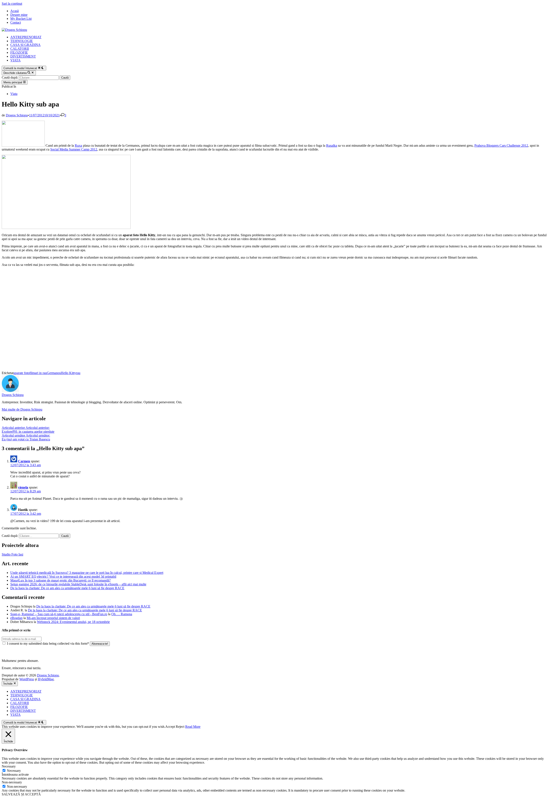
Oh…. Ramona (121, 614)
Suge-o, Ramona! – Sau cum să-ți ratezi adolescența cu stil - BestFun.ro (58, 614)
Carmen (24, 461)
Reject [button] (180, 726)
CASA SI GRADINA (25, 45)
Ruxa (78, 145)
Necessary (14, 770)
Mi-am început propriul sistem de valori (53, 618)
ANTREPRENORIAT (25, 37)
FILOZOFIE (19, 52)
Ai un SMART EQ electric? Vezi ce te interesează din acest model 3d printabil (63, 576)
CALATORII (19, 48)
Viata (13, 94)
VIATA (15, 60)
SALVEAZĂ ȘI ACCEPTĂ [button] (21, 794)
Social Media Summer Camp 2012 (73, 149)
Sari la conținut (12, 3)
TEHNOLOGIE (21, 41)
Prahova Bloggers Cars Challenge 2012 (501, 145)
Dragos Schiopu (17, 115)
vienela (23, 487)
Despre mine (19, 15)
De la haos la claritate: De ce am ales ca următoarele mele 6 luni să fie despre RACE (67, 588)
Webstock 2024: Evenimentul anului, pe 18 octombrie (73, 622)
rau (78, 373)
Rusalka (331, 145)
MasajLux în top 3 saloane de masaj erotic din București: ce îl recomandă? (60, 580)
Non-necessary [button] (12, 782)
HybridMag (46, 679)
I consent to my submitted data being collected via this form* (48, 643)
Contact (15, 22)
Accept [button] (170, 726)
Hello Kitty (68, 373)
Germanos (54, 373)
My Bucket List (21, 18)
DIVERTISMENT (23, 56)
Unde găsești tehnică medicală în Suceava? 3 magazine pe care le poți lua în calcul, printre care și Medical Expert (86, 572)
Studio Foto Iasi (12, 554)
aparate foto (21, 373)
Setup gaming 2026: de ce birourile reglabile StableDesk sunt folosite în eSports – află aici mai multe (78, 584)
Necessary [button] (9, 766)
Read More (192, 726)
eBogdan (16, 618)
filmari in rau (38, 373)
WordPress (26, 679)
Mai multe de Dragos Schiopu (22, 409)
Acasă (14, 11)
